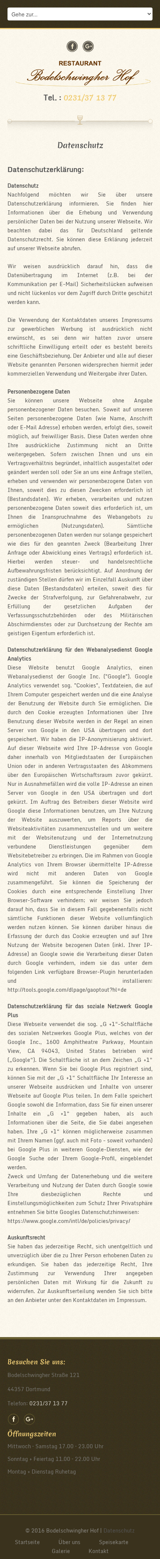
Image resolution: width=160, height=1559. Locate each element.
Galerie (61, 1551)
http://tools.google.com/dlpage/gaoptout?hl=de (67, 989)
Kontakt (99, 1551)
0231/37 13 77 (48, 1403)
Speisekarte (113, 1542)
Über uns (69, 1542)
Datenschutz (119, 1530)
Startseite (27, 1542)
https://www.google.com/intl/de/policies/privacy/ (68, 1221)
